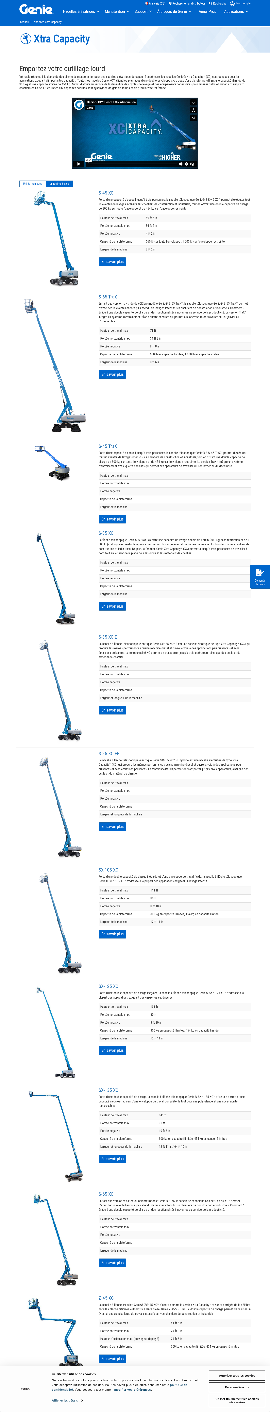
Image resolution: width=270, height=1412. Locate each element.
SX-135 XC (108, 1090)
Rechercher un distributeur (188, 3)
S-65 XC (106, 1194)
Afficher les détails (65, 1400)
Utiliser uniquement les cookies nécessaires (237, 1400)
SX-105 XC (108, 870)
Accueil (24, 22)
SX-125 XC (108, 986)
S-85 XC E (108, 637)
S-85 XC (106, 533)
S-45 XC (106, 193)
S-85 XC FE (109, 753)
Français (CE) (156, 3)
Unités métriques (32, 183)
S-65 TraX (108, 297)
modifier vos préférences (132, 1389)
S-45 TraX (108, 446)
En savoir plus (112, 261)
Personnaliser (234, 1387)
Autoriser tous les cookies (237, 1375)
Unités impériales (59, 183)
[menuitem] (81, 11)
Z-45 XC (106, 1298)
